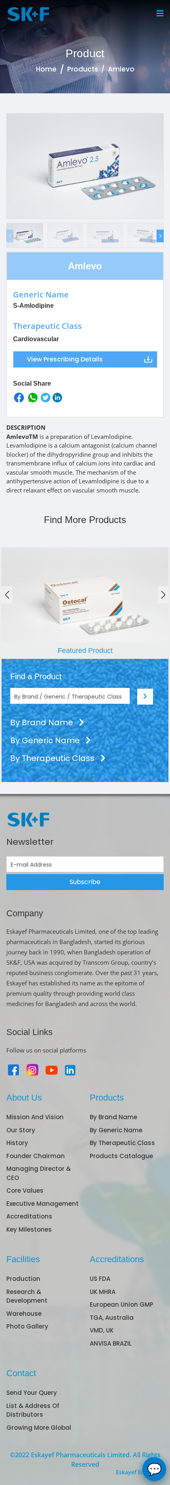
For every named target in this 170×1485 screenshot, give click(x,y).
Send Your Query (31, 1392)
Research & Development (26, 1296)
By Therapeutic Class (53, 758)
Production (23, 1279)
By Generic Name (46, 740)
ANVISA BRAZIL (111, 1343)
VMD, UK (101, 1330)
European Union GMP (121, 1304)
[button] (160, 236)
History (17, 1143)
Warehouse (24, 1313)
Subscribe (85, 881)
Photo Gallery (27, 1326)
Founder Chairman (35, 1156)
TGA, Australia (112, 1317)
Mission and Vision (35, 1117)
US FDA (100, 1279)
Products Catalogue (121, 1156)
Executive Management (42, 1203)
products (82, 69)
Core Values (24, 1190)
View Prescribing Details (65, 359)
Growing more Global (38, 1427)
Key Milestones (29, 1229)
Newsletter (30, 842)
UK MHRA (102, 1292)
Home (46, 69)
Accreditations (29, 1216)
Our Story (20, 1130)
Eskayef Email (134, 1472)
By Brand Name (42, 722)
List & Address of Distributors (32, 1410)
